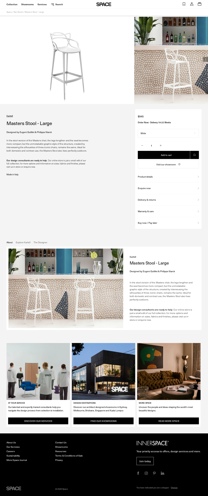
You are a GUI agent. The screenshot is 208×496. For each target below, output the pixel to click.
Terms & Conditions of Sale (69, 455)
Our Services (13, 447)
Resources (60, 451)
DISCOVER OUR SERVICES (38, 421)
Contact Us (60, 442)
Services (42, 4)
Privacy (59, 460)
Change (174, 487)
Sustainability (13, 455)
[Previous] (2, 59)
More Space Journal (16, 460)
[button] (184, 4)
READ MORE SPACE (168, 421)
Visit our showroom (166, 164)
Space (9, 11)
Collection (11, 4)
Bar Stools (18, 11)
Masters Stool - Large (34, 11)
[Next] (205, 59)
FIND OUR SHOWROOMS (104, 421)
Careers (10, 451)
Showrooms (27, 4)
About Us (11, 442)
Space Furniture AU (104, 4)
